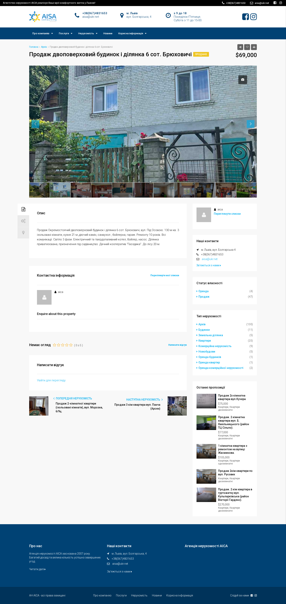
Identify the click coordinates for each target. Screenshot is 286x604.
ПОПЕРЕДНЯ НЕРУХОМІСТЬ (73, 398)
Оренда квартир (209, 362)
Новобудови (206, 351)
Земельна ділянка (210, 335)
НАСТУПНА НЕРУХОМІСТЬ (143, 399)
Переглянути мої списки (164, 275)
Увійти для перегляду (51, 380)
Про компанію (40, 33)
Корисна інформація (130, 33)
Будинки (204, 329)
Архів (201, 324)
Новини (107, 33)
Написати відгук (177, 345)
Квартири (204, 340)
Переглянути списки (227, 213)
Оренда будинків (209, 357)
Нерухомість (86, 33)
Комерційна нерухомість (215, 346)
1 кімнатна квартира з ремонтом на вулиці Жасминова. (232, 449)
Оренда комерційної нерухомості (220, 367)
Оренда (203, 291)
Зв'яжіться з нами (208, 265)
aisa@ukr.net (210, 259)
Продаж (204, 296)
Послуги (64, 33)
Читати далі (37, 569)
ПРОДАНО (201, 54)
